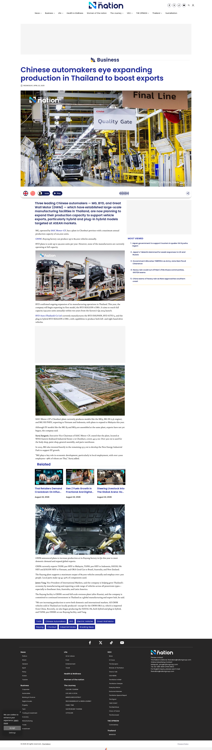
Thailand (156, 13)
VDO (129, 13)
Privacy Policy (183, 744)
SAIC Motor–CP (58, 230)
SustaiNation (171, 13)
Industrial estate (68, 627)
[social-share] (169, 5)
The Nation (46, 744)
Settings (12, 732)
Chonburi (51, 627)
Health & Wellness (75, 13)
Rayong (39, 627)
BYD (71, 621)
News (37, 13)
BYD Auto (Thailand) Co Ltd (48, 315)
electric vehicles (85, 621)
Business (49, 13)
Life (59, 13)
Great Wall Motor (105, 621)
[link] (49, 485)
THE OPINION (141, 13)
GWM (38, 238)
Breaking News (87, 627)
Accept (12, 728)
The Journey (115, 13)
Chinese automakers (55, 621)
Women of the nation (97, 13)
